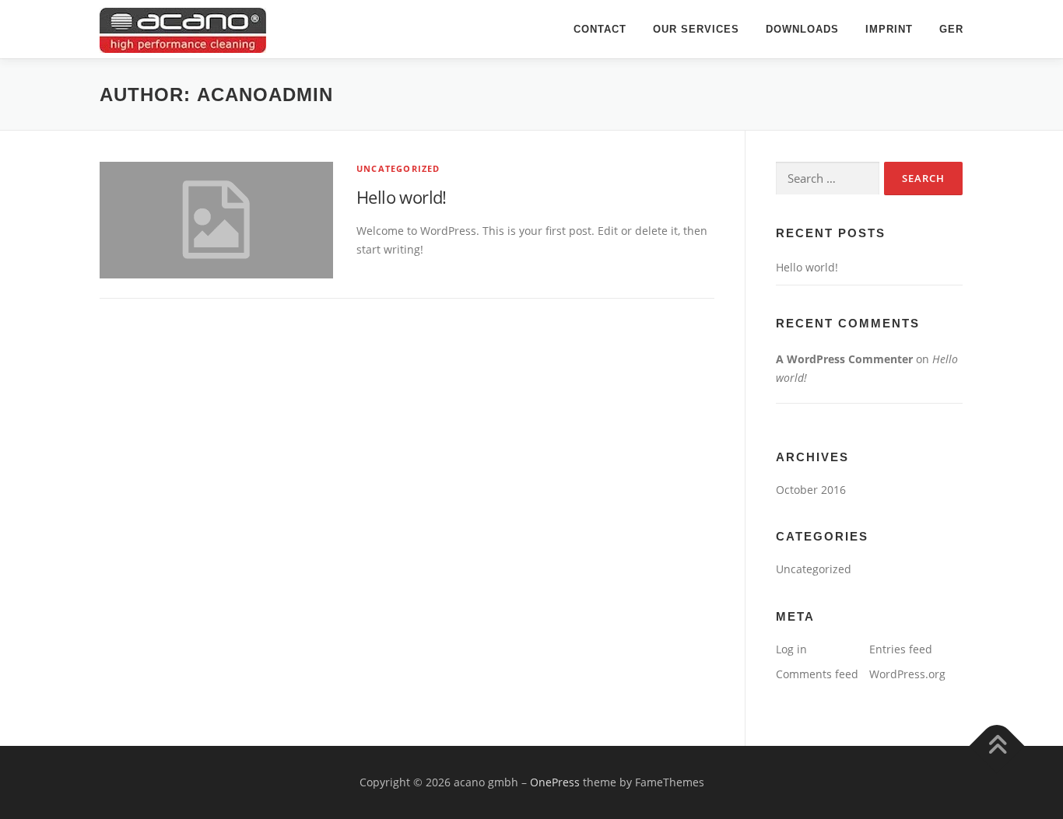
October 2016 (811, 489)
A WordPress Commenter (844, 359)
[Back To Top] (997, 745)
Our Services (696, 29)
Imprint (889, 29)
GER (951, 29)
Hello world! (401, 196)
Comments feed (817, 674)
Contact (600, 29)
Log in (791, 649)
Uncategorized (398, 168)
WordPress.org (907, 674)
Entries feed (900, 649)
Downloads (802, 29)
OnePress (555, 782)
